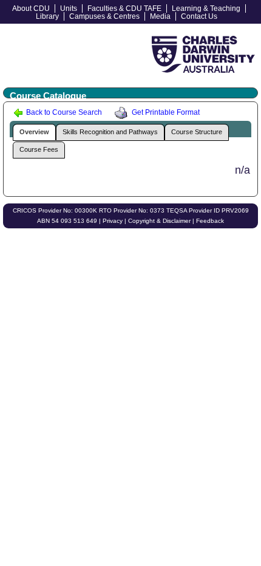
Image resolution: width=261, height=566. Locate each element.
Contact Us (199, 16)
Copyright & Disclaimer (159, 220)
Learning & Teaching (206, 8)
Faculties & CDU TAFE (124, 8)
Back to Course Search (63, 112)
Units (68, 8)
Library (47, 16)
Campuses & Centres (104, 16)
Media (160, 16)
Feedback (210, 220)
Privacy (113, 220)
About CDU (31, 8)
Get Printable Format (165, 112)
